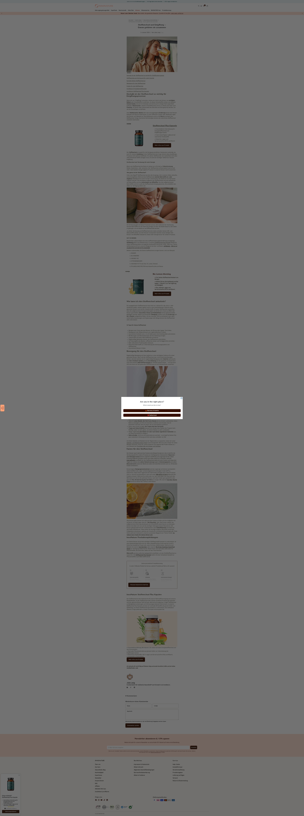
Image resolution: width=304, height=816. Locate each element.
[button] (2, 408)
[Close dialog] (181, 398)
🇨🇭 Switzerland (152, 415)
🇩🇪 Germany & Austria (152, 410)
